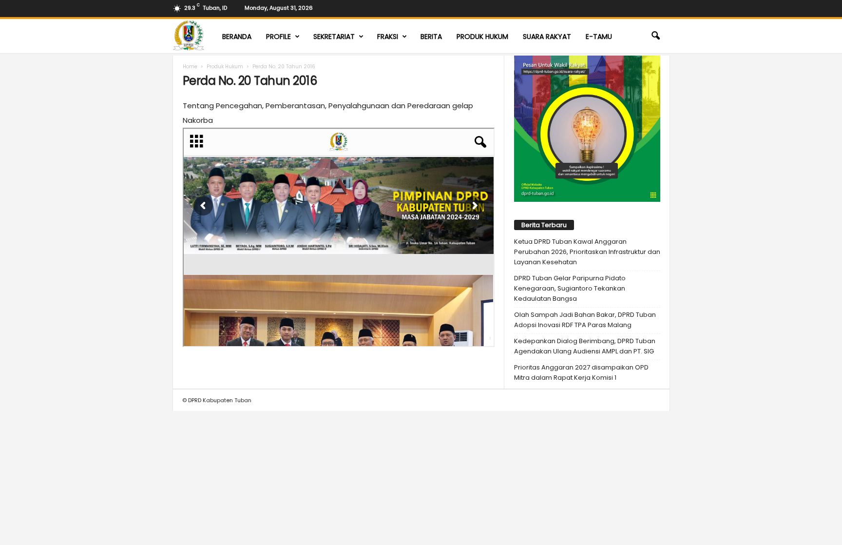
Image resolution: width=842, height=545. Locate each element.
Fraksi (387, 36)
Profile (278, 36)
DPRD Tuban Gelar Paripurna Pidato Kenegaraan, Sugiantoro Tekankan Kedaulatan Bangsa (570, 288)
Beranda (236, 36)
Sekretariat (334, 36)
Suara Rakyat (547, 36)
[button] (655, 36)
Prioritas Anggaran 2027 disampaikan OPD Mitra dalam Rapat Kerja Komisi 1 (581, 372)
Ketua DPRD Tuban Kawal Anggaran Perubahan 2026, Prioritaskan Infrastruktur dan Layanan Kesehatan (587, 252)
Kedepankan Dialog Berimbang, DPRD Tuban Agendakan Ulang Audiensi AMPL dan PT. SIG (584, 346)
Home (190, 66)
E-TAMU (599, 36)
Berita (431, 36)
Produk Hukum (482, 36)
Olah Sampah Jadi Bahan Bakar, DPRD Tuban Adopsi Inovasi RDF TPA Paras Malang (585, 320)
